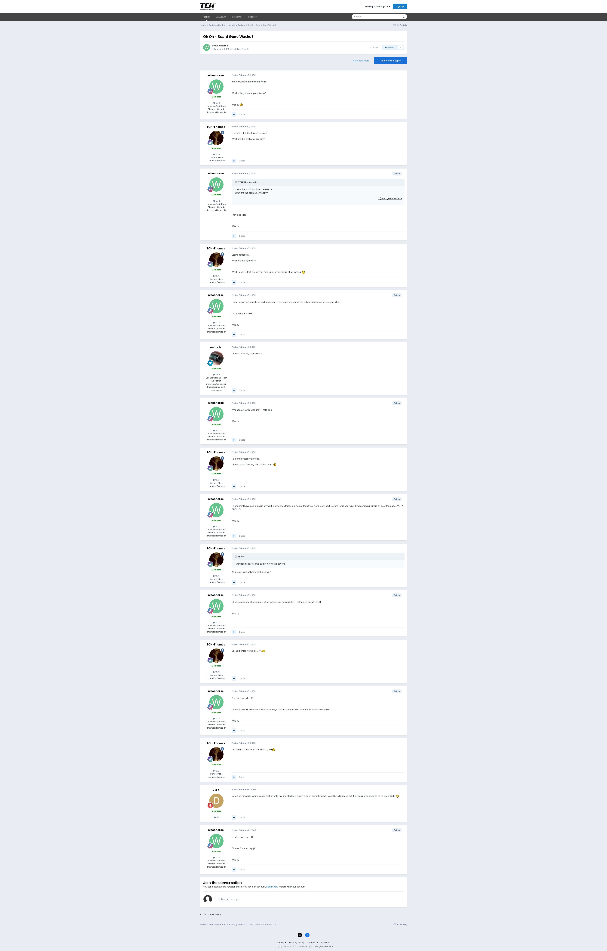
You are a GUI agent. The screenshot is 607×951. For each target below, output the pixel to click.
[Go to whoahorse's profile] (206, 47)
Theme (281, 942)
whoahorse (221, 45)
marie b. (215, 347)
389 (217, 374)
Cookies (325, 942)
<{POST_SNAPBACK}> (390, 198)
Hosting (252, 16)
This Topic (391, 16)
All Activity (221, 16)
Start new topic (361, 60)
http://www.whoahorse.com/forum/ (249, 81)
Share (374, 47)
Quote (242, 114)
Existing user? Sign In (377, 6)
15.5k (217, 154)
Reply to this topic (391, 60)
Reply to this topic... (230, 899)
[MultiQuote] (234, 114)
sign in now (272, 886)
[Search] (403, 16)
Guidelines (237, 16)
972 (217, 103)
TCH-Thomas (215, 126)
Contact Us (312, 942)
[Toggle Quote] (236, 182)
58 (217, 817)
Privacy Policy (296, 942)
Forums (207, 16)
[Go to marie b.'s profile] (216, 358)
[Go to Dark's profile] (216, 801)
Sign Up (400, 6)
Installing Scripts (241, 49)
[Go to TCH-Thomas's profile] (216, 138)
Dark (215, 789)
